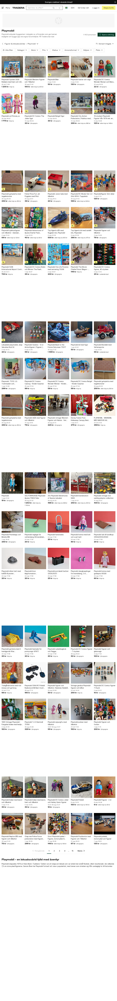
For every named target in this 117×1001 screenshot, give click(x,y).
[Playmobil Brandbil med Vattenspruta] (104, 332)
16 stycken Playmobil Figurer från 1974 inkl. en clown (103, 117)
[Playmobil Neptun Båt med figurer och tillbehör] (12, 823)
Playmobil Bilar (53, 79)
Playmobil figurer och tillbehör (102, 231)
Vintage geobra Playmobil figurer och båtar (80, 687)
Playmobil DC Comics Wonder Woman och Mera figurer (103, 81)
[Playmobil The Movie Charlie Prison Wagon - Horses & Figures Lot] (81, 254)
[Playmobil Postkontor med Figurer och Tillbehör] (81, 823)
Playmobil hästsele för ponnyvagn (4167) (33, 650)
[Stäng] (115, 2)
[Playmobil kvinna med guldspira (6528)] (104, 558)
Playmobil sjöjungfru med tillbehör (57, 723)
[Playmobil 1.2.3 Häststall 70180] (35, 709)
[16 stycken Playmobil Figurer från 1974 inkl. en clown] (104, 103)
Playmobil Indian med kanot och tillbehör (12, 801)
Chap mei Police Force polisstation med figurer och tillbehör (34, 837)
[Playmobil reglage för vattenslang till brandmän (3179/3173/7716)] (35, 522)
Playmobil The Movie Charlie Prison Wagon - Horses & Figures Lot (79, 268)
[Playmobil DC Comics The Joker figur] (35, 103)
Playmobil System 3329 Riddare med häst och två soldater (11, 81)
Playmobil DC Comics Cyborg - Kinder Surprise (34, 382)
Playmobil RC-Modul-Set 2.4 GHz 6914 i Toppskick (81, 195)
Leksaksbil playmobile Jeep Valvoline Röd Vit (12, 346)
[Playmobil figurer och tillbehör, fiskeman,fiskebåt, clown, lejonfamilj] (58, 672)
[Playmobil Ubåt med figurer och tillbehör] (35, 405)
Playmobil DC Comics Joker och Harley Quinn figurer (58, 801)
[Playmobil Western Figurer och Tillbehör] (35, 66)
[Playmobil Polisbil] (81, 787)
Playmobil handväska (56, 535)
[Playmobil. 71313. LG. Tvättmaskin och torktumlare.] (12, 368)
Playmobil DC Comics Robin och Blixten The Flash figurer (35, 268)
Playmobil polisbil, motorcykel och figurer (102, 837)
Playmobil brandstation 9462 (79, 497)
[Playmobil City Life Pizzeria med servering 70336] (58, 254)
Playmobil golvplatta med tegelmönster (11, 195)
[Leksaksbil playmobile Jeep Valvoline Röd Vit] (12, 332)
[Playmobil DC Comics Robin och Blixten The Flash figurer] (35, 254)
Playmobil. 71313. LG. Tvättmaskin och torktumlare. (10, 382)
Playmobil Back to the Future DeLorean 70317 (57, 346)
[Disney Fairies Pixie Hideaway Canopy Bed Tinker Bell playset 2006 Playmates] (81, 405)
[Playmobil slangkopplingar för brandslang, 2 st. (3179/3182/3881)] (81, 558)
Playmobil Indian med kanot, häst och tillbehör (35, 801)
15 (72, 851)
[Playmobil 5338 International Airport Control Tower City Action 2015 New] (12, 254)
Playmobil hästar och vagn (81, 79)
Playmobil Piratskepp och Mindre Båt (11, 536)
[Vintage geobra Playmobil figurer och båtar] (81, 672)
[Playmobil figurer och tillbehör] (104, 217)
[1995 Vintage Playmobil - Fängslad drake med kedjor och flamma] (12, 709)
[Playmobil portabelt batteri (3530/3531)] (58, 558)
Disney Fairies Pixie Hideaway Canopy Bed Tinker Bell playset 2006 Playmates (80, 419)
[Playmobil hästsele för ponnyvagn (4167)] (35, 636)
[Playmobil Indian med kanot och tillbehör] (12, 787)
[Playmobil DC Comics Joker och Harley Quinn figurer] (58, 787)
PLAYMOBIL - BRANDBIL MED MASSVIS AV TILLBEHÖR (103, 419)
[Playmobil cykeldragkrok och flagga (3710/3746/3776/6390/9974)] (58, 636)
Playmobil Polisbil (77, 800)
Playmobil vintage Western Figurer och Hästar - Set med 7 (58, 419)
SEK (72, 8)
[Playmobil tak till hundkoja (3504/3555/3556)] (104, 522)
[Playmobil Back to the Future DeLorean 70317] (58, 332)
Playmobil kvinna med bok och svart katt (80, 536)
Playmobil (5, 496)
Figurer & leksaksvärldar (15, 44)
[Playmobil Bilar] (58, 66)
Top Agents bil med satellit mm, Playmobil (81, 231)
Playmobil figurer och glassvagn (102, 650)
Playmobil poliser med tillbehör (79, 723)
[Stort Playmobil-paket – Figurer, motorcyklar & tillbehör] (58, 823)
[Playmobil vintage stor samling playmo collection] (104, 483)
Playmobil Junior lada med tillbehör (58, 195)
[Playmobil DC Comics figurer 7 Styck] (104, 672)
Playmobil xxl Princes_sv (11, 116)
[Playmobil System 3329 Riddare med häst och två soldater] (12, 66)
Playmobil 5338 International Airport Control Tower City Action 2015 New (12, 268)
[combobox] (41, 8)
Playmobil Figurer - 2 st (102, 800)
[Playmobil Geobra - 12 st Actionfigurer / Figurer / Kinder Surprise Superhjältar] (35, 332)
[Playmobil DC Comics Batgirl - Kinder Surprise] (81, 368)
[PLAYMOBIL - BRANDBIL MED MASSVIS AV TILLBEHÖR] (104, 405)
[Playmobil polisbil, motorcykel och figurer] (104, 823)
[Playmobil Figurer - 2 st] (104, 787)
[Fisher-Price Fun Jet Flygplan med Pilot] (35, 181)
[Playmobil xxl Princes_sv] (12, 103)
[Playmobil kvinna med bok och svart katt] (81, 522)
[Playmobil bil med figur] (81, 332)
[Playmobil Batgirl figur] (58, 103)
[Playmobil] (12, 483)
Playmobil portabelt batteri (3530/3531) (58, 572)
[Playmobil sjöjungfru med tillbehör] (58, 709)
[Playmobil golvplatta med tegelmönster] (12, 181)
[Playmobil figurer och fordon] (104, 709)
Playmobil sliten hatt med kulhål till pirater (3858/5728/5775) (11, 572)
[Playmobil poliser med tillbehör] (81, 709)
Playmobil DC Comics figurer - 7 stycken (81, 650)
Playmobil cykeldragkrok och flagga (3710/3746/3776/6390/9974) (58, 650)
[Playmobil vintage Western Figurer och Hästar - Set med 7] (58, 405)
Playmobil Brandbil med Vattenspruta (103, 346)
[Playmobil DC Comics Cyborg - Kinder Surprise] (35, 368)
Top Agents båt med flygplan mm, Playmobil (56, 231)
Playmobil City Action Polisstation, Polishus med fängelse (81, 117)
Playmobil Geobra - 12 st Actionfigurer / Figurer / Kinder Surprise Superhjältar (35, 346)
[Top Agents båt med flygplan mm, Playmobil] (58, 217)
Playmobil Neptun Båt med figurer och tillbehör (12, 837)
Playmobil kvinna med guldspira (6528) (102, 572)
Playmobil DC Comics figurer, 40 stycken (102, 268)
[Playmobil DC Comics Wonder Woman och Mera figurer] (104, 66)
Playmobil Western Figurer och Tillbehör (35, 81)
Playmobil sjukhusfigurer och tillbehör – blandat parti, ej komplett (11, 231)
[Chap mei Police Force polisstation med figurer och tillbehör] (35, 823)
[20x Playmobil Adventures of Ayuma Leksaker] (58, 483)
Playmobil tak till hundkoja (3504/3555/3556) (103, 536)
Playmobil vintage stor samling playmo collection (103, 497)
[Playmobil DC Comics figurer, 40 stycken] (104, 254)
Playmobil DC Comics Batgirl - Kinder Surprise (81, 382)
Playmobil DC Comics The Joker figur (34, 117)
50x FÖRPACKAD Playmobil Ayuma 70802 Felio (35, 497)
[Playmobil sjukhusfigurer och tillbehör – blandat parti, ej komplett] (12, 217)
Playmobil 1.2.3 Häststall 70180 (34, 723)
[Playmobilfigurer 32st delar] (104, 181)
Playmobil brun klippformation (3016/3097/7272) (32, 572)
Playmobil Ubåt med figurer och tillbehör (35, 419)
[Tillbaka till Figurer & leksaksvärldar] (2, 44)
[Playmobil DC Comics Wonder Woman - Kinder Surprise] (58, 368)
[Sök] (53, 8)
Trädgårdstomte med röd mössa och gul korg (11, 687)
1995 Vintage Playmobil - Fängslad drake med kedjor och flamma (12, 723)
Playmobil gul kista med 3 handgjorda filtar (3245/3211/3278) (11, 650)
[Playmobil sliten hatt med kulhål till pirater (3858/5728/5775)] (12, 558)
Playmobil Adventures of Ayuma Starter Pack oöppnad (34, 231)
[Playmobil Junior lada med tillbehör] (58, 181)
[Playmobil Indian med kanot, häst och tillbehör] (35, 787)
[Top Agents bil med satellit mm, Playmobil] (81, 217)
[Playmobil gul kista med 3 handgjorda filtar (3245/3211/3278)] (12, 636)
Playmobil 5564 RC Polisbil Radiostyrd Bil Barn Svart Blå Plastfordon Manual (35, 687)
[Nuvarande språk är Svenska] (66, 8)
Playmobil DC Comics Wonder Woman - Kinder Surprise (57, 382)
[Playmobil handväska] (58, 522)
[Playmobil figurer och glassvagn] (104, 636)
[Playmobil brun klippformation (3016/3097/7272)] (35, 558)
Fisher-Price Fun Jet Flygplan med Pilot (32, 195)
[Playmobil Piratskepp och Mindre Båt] (12, 522)
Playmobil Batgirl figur (56, 116)
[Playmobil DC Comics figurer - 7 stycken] (81, 636)
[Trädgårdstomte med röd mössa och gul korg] (12, 672)
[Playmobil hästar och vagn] (81, 66)
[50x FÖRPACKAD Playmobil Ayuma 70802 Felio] (35, 483)
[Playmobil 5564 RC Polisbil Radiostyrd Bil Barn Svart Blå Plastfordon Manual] (35, 672)
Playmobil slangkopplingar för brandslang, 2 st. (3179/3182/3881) (80, 572)
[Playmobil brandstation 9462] (81, 483)
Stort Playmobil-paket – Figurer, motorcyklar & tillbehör (57, 837)
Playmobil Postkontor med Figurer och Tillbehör (81, 837)
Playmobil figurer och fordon (102, 723)
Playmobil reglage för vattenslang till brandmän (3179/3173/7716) (34, 536)
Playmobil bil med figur (79, 345)
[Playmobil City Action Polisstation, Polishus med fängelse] (81, 103)
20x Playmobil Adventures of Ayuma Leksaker (58, 497)
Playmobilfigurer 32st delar (104, 194)
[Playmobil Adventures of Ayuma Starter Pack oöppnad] (35, 217)
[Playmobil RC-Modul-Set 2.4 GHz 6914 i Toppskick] (81, 181)
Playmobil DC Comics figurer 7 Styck (104, 687)
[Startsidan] (18, 8)
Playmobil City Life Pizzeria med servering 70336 (58, 268)
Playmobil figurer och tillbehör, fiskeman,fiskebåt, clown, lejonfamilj (58, 687)
